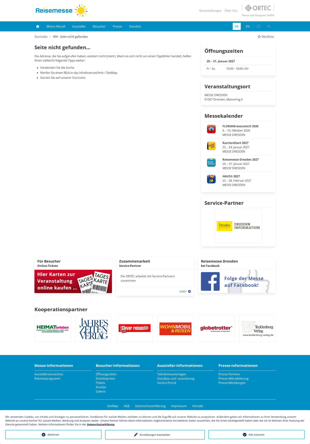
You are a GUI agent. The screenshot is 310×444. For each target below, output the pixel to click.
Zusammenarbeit (134, 261)
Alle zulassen (256, 434)
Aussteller (79, 26)
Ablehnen (53, 434)
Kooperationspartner (61, 309)
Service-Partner (224, 202)
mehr (183, 291)
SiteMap (112, 406)
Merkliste (267, 37)
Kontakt (197, 406)
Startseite (41, 37)
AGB (127, 406)
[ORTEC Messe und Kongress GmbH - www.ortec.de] (258, 10)
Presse (117, 26)
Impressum (179, 406)
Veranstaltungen (210, 11)
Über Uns (231, 11)
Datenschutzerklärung (150, 406)
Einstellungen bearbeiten (155, 434)
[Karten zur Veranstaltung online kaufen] (73, 281)
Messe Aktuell (56, 26)
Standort (135, 26)
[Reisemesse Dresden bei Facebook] (237, 281)
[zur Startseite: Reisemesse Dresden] (61, 10)
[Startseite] (38, 26)
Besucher (99, 26)
